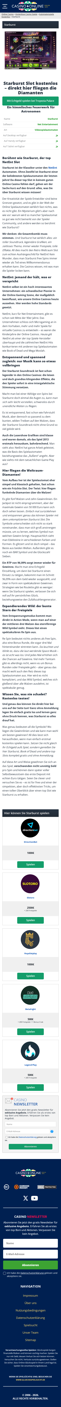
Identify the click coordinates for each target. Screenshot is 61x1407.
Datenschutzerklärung (28, 1137)
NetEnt (52, 167)
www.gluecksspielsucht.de (30, 1380)
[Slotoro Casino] (30, 883)
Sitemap (30, 1340)
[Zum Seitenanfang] (55, 1402)
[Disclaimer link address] (24, 1187)
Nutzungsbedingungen (31, 1310)
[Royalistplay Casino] (30, 939)
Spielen (30, 864)
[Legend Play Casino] (30, 1051)
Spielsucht (30, 1325)
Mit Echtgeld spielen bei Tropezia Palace (30, 101)
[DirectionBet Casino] (30, 828)
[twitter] (25, 1198)
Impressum (30, 1295)
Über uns (31, 1303)
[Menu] (4, 6)
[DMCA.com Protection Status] (47, 1186)
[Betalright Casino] (30, 995)
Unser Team (30, 1332)
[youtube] (34, 1198)
